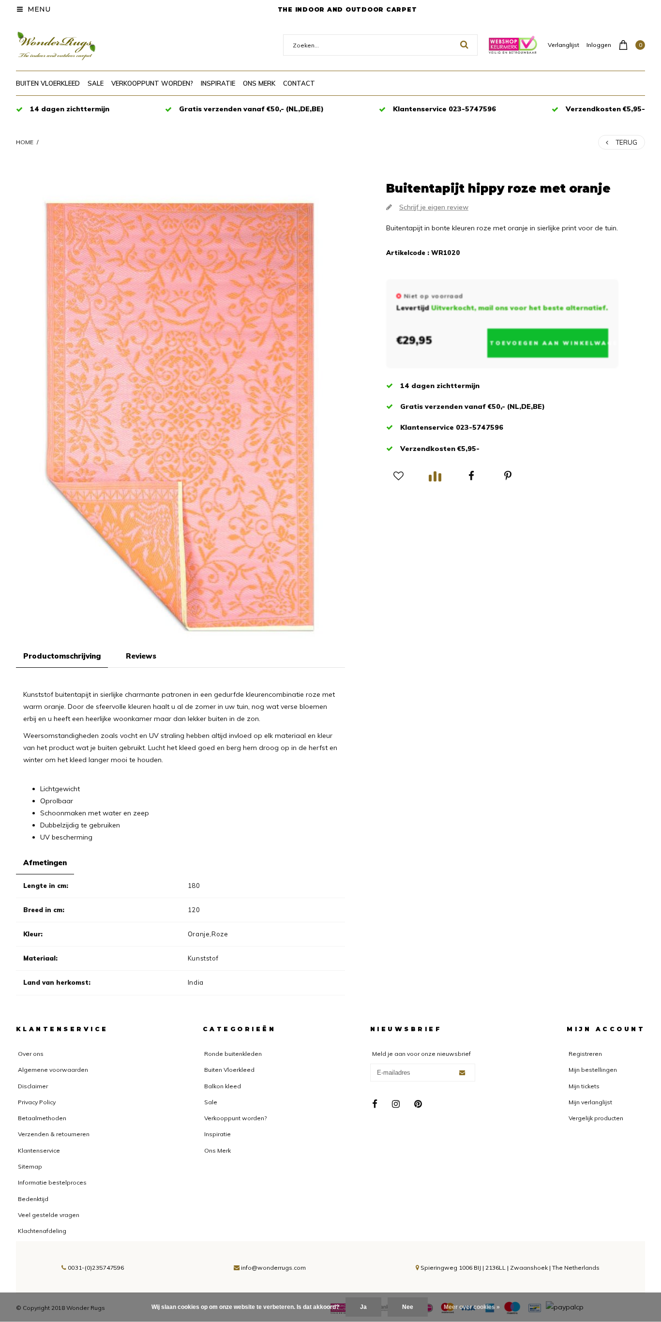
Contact (299, 83)
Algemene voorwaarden (53, 1069)
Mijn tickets (584, 1086)
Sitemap (30, 1166)
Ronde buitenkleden (233, 1053)
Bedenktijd (33, 1198)
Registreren (585, 1053)
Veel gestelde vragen (48, 1214)
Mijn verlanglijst (590, 1102)
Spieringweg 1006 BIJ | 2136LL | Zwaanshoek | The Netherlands (509, 1267)
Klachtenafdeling (42, 1230)
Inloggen (598, 44)
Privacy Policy (37, 1102)
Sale (96, 83)
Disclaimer (33, 1086)
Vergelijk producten (596, 1118)
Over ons (31, 1053)
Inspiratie (218, 83)
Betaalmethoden (42, 1118)
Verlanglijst (563, 44)
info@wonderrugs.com (273, 1267)
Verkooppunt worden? (152, 83)
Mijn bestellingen (593, 1069)
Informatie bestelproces (52, 1182)
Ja (363, 1307)
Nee (407, 1307)
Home (24, 142)
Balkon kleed (222, 1086)
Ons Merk (259, 83)
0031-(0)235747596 (95, 1267)
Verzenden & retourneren (54, 1134)
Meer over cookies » (472, 1307)
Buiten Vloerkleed (48, 83)
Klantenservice (39, 1150)
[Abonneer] (462, 1073)
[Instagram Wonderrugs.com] (396, 1104)
